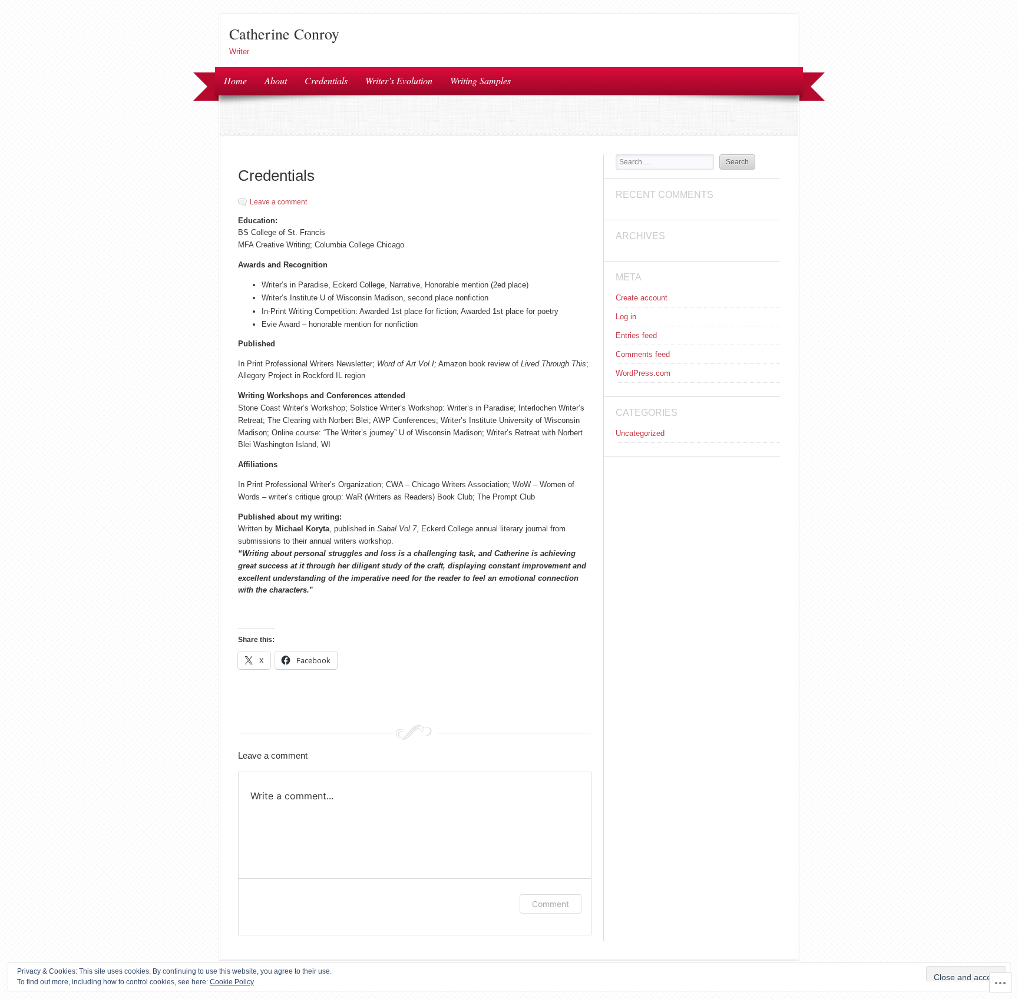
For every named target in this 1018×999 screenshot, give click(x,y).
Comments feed (643, 354)
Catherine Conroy (284, 34)
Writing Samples (480, 80)
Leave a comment (278, 202)
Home (235, 80)
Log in (626, 316)
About (276, 80)
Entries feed (636, 335)
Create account (641, 297)
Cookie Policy (232, 982)
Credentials (326, 80)
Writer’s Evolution (398, 80)
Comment (550, 904)
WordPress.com (643, 373)
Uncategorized (640, 433)
